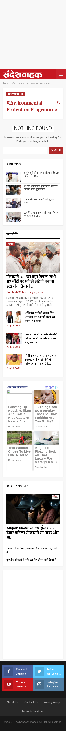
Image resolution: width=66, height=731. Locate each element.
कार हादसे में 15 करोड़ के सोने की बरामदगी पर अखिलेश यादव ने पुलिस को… (42, 338)
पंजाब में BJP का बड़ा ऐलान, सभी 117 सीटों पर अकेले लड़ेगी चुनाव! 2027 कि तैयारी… (31, 282)
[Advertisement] (33, 34)
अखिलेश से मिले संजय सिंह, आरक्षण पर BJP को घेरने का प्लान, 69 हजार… (40, 317)
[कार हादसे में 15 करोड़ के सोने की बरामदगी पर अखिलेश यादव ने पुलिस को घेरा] (14, 338)
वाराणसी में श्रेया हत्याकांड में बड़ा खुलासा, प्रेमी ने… (31, 551)
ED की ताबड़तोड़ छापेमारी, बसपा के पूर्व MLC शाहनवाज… (41, 214)
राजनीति (10, 244)
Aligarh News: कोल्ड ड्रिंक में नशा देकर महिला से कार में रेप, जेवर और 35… (32, 533)
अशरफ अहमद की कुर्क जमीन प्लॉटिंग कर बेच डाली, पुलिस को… (40, 188)
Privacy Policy (52, 702)
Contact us (31, 702)
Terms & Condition (33, 711)
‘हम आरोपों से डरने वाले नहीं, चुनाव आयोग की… (39, 201)
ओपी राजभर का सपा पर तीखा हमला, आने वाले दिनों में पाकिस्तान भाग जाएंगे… (41, 360)
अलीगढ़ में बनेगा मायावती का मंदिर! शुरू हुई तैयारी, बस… (41, 174)
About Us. (12, 702)
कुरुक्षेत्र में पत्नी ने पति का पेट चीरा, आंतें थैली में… (32, 560)
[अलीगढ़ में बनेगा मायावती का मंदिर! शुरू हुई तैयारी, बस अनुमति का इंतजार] (13, 177)
